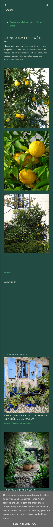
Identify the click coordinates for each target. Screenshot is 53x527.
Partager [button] (7, 272)
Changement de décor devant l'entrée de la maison (25, 417)
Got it (36, 523)
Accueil (9, 10)
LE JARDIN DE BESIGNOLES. (20, 490)
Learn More (21, 523)
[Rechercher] (47, 4)
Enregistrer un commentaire (21, 423)
